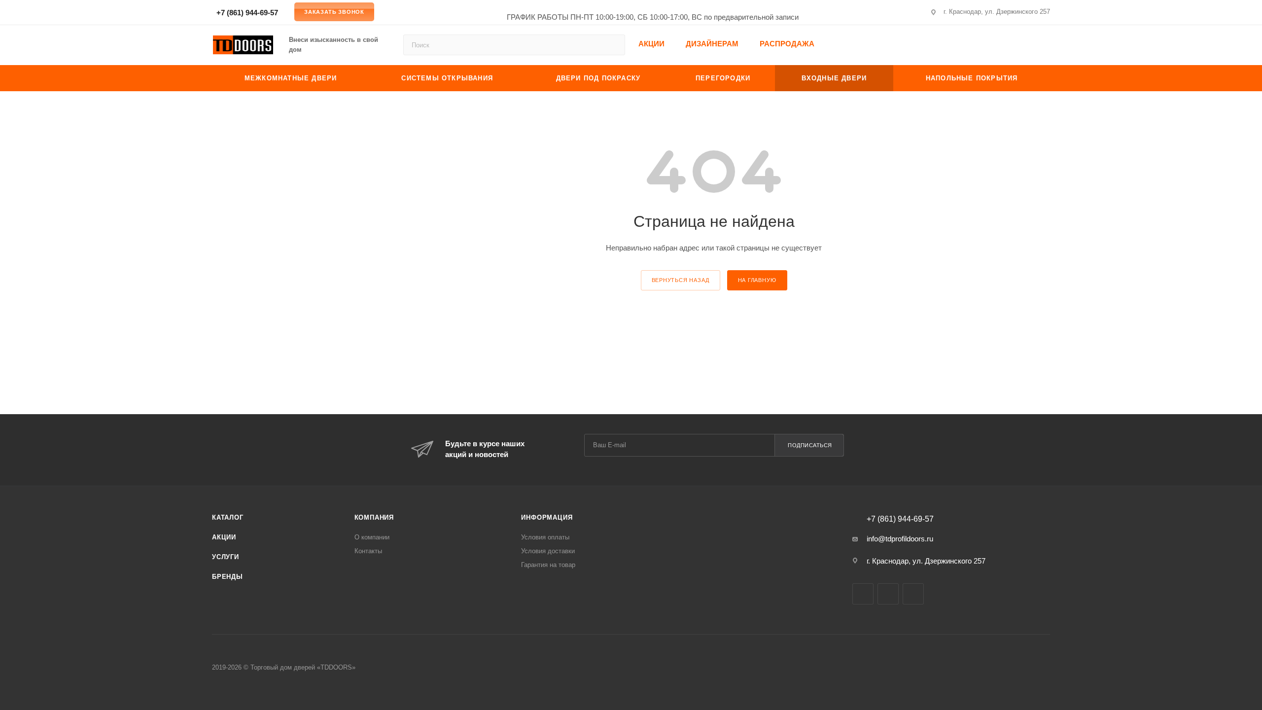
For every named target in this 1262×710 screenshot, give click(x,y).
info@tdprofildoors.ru (900, 538)
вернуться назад (680, 280)
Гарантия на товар (548, 564)
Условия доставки (548, 551)
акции (651, 43)
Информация (546, 517)
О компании (371, 537)
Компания (374, 517)
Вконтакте (863, 593)
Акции (224, 537)
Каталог (228, 517)
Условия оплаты (545, 537)
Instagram (888, 593)
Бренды (227, 576)
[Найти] (613, 45)
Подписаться (810, 445)
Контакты (368, 551)
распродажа (787, 43)
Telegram (913, 593)
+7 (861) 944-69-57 (246, 12)
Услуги (225, 557)
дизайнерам (712, 43)
